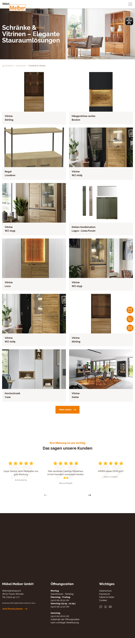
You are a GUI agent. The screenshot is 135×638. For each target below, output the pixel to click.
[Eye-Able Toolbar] (129, 21)
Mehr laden (65, 409)
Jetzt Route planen (12, 609)
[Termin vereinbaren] (130, 310)
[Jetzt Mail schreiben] (130, 328)
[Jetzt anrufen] (130, 319)
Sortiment (9, 66)
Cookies (103, 600)
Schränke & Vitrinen (37, 66)
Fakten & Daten (106, 597)
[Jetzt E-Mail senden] (110, 606)
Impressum (104, 594)
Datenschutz (105, 591)
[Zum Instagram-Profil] (100, 606)
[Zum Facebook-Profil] (105, 606)
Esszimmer (21, 66)
